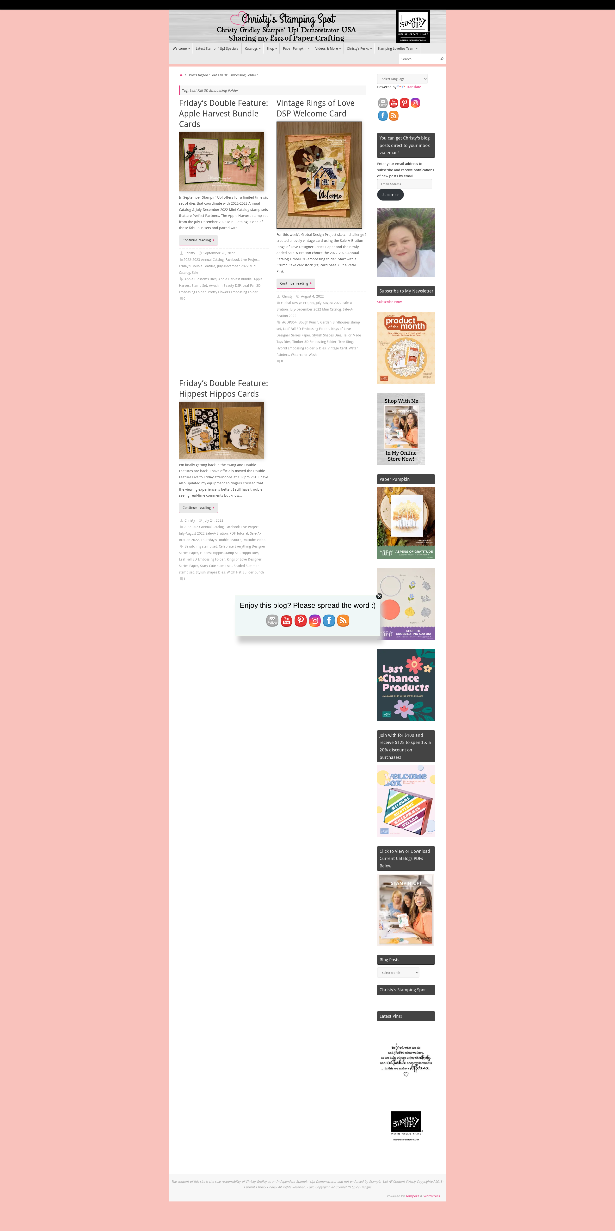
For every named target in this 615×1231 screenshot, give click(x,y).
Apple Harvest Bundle (235, 279)
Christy (189, 253)
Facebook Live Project (242, 259)
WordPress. (432, 1196)
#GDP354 (289, 322)
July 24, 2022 (213, 520)
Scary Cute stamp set (216, 566)
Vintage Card (337, 348)
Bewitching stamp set (200, 546)
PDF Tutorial (239, 533)
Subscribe (390, 194)
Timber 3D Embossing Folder (314, 342)
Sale (195, 272)
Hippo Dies (250, 553)
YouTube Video (254, 540)
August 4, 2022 (312, 296)
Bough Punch (308, 322)
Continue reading (197, 240)
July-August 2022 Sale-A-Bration (203, 533)
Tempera (412, 1196)
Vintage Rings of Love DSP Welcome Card (316, 108)
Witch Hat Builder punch (245, 572)
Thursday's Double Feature (221, 540)
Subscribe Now (389, 301)
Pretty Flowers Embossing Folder (233, 292)
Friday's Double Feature (197, 266)
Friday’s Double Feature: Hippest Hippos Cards (223, 388)
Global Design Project (297, 303)
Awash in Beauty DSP (225, 285)
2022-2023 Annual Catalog (204, 259)
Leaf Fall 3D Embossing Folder (306, 329)
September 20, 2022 (219, 253)
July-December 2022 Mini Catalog (315, 309)
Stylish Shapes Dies (326, 335)
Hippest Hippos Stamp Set (220, 553)
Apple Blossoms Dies (200, 279)
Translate (413, 86)
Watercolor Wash (304, 355)
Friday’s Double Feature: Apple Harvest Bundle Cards (223, 113)
